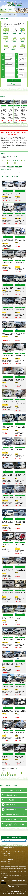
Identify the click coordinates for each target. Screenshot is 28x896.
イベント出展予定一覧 (16, 875)
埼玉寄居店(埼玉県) (20, 868)
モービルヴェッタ (6, 851)
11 (19, 160)
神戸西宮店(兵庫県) (12, 871)
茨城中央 (2, 861)
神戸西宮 (8, 861)
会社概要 (2, 880)
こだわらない (23, 58)
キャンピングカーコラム (6, 875)
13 (24, 160)
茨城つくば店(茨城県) (4, 868)
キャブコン (5, 41)
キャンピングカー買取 (5, 863)
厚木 (5, 861)
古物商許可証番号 (21, 880)
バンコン (14, 41)
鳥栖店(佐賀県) (5, 873)
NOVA (18, 851)
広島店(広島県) (19, 871)
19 (12, 775)
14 (1, 775)
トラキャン (22, 49)
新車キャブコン (22, 33)
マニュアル (22, 61)
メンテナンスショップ (5, 855)
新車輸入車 (5, 33)
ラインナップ (3, 849)
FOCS (2, 851)
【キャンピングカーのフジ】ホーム (8, 847)
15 (3, 775)
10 (17, 160)
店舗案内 (2, 866)
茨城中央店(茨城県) (22, 866)
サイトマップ (7, 880)
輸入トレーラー (22, 851)
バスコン (22, 41)
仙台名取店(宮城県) (14, 866)
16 (5, 775)
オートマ (22, 59)
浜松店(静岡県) (5, 871)
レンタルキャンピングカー (6, 857)
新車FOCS (14, 33)
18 (10, 775)
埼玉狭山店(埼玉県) (12, 868)
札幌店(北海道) (8, 866)
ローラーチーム (13, 851)
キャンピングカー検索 (5, 853)
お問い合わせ (6, 877)
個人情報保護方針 (14, 880)
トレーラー (5, 49)
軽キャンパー (14, 49)
